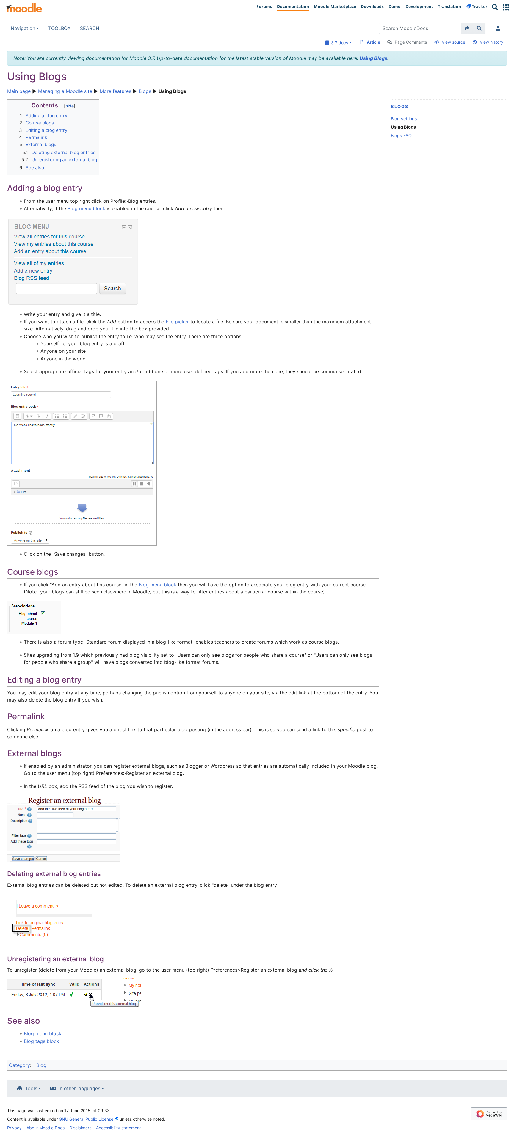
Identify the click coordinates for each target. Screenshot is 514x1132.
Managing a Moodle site (65, 91)
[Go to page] (467, 28)
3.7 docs (338, 42)
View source (453, 42)
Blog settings (404, 118)
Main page (19, 91)
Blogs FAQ (401, 135)
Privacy (14, 1127)
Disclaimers (80, 1127)
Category (19, 1065)
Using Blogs (373, 58)
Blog (41, 1065)
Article (373, 42)
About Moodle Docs (45, 1127)
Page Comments (411, 42)
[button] (506, 7)
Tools (31, 1088)
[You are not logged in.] (499, 28)
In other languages (79, 1088)
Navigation (23, 28)
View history (491, 42)
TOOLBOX (59, 28)
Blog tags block (41, 1041)
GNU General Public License (86, 1119)
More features (115, 91)
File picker (177, 321)
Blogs (145, 91)
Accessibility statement (118, 1127)
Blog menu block (86, 208)
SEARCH (89, 28)
